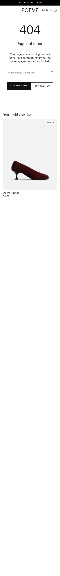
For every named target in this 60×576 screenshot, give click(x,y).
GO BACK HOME (19, 86)
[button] (4, 10)
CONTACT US (42, 86)
